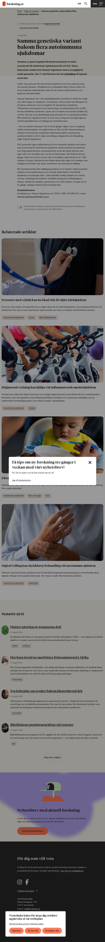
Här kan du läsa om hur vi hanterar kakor (26, 924)
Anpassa (16, 930)
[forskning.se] (12, 3)
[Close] (90, 462)
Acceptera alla (52, 930)
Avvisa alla (33, 930)
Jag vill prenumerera (21, 480)
